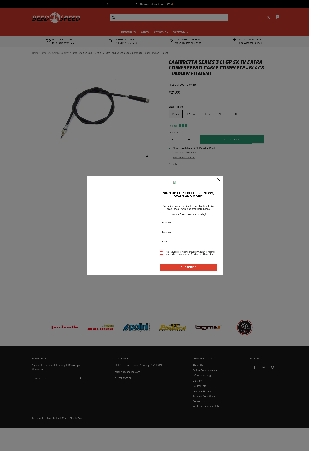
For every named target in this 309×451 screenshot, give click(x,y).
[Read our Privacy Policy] (215, 259)
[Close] (219, 180)
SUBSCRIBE (188, 267)
